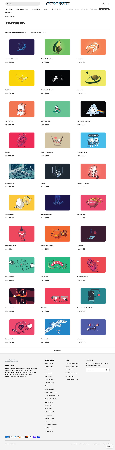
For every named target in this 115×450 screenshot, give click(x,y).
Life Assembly (10, 183)
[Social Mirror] (21, 296)
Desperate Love (10, 339)
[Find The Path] (21, 265)
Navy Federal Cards (51, 424)
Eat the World (45, 121)
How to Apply (70, 376)
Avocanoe (80, 90)
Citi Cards (48, 386)
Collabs (7, 12)
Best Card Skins (71, 370)
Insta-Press (80, 339)
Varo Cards (48, 408)
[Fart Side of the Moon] (93, 109)
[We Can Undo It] (93, 140)
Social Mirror (9, 308)
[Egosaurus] (57, 265)
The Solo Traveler (46, 59)
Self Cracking (9, 214)
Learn (77, 9)
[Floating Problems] (57, 78)
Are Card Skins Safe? (72, 363)
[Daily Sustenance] (93, 265)
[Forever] (57, 171)
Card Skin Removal (72, 379)
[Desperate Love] (21, 327)
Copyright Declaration (84, 443)
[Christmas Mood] (21, 233)
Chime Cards (49, 402)
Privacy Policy (106, 443)
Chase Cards (49, 366)
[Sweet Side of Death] (57, 233)
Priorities (44, 308)
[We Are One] (21, 109)
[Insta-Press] (93, 327)
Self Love (8, 152)
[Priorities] (57, 296)
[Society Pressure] (57, 202)
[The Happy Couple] (93, 171)
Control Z (80, 245)
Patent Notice (73, 443)
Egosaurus (44, 276)
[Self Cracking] (21, 202)
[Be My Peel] (21, 78)
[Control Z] (93, 233)
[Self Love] (21, 140)
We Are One (9, 121)
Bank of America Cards (52, 395)
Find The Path (9, 276)
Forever (43, 183)
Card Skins (8, 9)
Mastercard (48, 373)
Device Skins (36, 9)
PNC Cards (48, 415)
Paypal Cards (49, 405)
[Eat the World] (57, 109)
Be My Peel (9, 90)
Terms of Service (96, 443)
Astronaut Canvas (11, 59)
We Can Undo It (82, 152)
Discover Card (49, 382)
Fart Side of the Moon (84, 121)
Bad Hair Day (81, 214)
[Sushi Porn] (93, 47)
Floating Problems (47, 90)
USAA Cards (49, 421)
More (45, 9)
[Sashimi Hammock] (57, 140)
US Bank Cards (49, 418)
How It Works (56, 9)
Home (6, 16)
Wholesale (84, 9)
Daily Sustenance (82, 276)
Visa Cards (48, 370)
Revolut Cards (49, 389)
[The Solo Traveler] (57, 47)
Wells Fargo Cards (50, 392)
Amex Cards (49, 363)
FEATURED (12, 16)
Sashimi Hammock (47, 152)
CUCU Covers (12, 443)
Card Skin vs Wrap (71, 373)
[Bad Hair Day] (93, 202)
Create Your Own (22, 9)
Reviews (70, 9)
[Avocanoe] (93, 78)
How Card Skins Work (72, 366)
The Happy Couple (83, 183)
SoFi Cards (48, 428)
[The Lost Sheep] (57, 327)
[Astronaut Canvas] (21, 47)
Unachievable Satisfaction (85, 308)
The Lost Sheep (46, 339)
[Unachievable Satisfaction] (93, 296)
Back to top (57, 350)
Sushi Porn (80, 59)
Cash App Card (49, 379)
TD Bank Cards (49, 412)
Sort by (33, 32)
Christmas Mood (10, 245)
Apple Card (48, 376)
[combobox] (22, 4)
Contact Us (93, 9)
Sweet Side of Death (47, 245)
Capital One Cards (50, 399)
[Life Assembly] (21, 171)
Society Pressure (46, 214)
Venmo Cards (49, 431)
